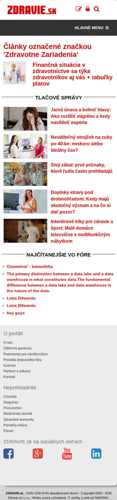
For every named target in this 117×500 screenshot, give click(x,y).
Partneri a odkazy (16, 371)
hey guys (16, 313)
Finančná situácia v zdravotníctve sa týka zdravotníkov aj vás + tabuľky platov (72, 74)
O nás (7, 343)
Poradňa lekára (15, 425)
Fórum (8, 431)
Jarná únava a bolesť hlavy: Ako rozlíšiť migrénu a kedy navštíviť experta (81, 116)
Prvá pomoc (12, 408)
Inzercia (9, 365)
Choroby (10, 397)
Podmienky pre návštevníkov (25, 354)
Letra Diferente (21, 298)
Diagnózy (10, 402)
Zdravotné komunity (18, 420)
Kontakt (9, 377)
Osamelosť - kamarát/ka (30, 266)
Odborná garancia (17, 348)
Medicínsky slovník (17, 414)
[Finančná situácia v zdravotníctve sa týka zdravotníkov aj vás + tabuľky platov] (14, 73)
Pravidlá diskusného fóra (22, 360)
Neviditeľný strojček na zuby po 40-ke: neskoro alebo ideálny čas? (81, 144)
